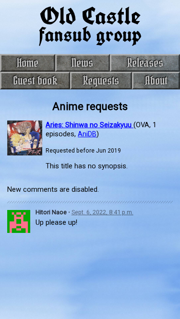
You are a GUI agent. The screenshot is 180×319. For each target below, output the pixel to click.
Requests (101, 80)
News (82, 62)
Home (27, 62)
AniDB (87, 134)
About (156, 80)
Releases (145, 62)
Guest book (35, 80)
